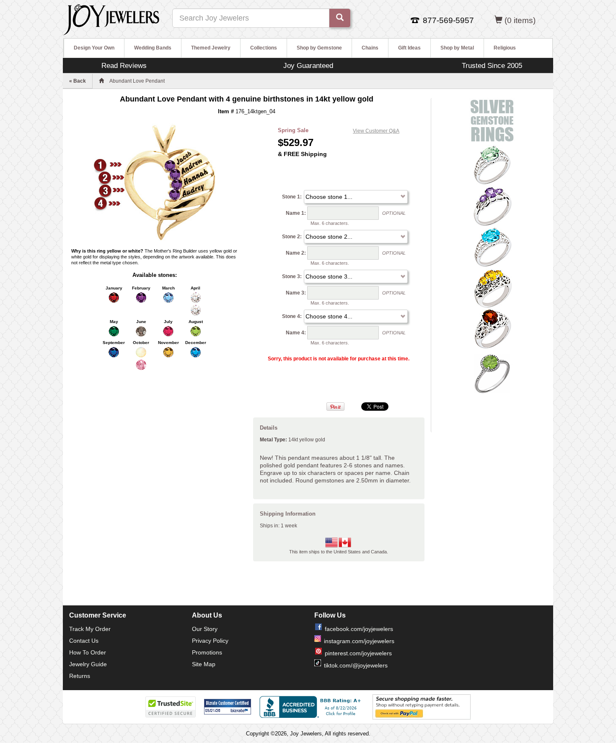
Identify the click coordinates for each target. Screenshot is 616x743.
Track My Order (90, 629)
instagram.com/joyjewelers (359, 641)
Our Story (204, 629)
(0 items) (520, 20)
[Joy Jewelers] (111, 18)
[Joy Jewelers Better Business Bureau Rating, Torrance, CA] (311, 707)
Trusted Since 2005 (492, 65)
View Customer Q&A (376, 131)
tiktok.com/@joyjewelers (356, 665)
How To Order (87, 652)
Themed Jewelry (210, 48)
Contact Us (83, 640)
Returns (79, 676)
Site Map (203, 664)
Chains (370, 48)
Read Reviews (124, 65)
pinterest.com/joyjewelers (358, 653)
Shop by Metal (457, 48)
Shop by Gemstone (319, 48)
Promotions (207, 652)
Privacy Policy (210, 640)
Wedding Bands (152, 48)
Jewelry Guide (88, 664)
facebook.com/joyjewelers (359, 629)
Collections (263, 48)
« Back (77, 81)
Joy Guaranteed (308, 65)
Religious (505, 48)
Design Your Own (94, 48)
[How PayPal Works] (422, 706)
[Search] (340, 18)
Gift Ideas (409, 48)
